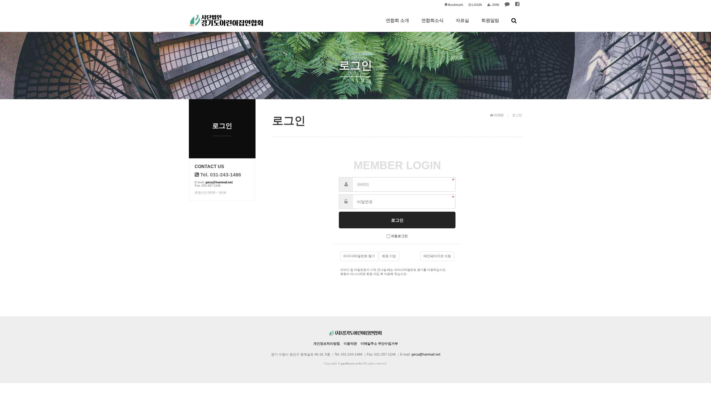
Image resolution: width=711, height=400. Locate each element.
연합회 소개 (397, 20)
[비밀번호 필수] (346, 202)
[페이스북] (517, 5)
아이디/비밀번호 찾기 (359, 256)
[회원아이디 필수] (346, 184)
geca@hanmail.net (219, 182)
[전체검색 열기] (514, 20)
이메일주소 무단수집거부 (379, 344)
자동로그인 (399, 236)
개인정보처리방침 (326, 344)
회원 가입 (389, 256)
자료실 (462, 20)
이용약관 (350, 344)
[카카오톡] (507, 5)
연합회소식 (432, 20)
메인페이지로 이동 (437, 256)
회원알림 (490, 20)
